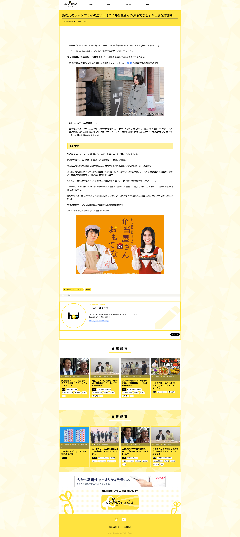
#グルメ (95, 461)
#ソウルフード (111, 461)
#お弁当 (106, 393)
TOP (63, 295)
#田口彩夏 (171, 392)
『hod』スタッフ (82, 22)
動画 (69, 295)
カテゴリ (128, 4)
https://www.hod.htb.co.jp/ (99, 321)
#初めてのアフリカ (67, 393)
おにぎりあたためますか (104, 389)
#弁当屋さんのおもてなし (73, 289)
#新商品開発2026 (97, 393)
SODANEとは (114, 527)
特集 (108, 4)
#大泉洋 (84, 393)
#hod (88, 289)
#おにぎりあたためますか (134, 389)
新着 (90, 4)
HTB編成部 (105, 444)
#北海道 (112, 458)
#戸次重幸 (95, 396)
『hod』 (128, 62)
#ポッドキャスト (162, 392)
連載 (148, 4)
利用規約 (127, 527)
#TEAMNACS (102, 461)
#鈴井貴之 (77, 393)
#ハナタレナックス (103, 458)
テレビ (64, 458)
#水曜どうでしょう (71, 389)
